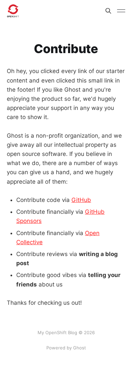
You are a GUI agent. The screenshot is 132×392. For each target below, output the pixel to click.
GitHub (81, 200)
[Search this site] (108, 11)
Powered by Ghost (66, 347)
